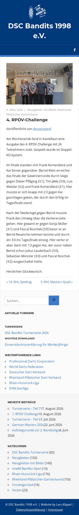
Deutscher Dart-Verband (27, 372)
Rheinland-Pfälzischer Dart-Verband (35, 377)
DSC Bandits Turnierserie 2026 (27, 333)
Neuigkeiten (20, 458)
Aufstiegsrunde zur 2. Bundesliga (35, 430)
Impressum (55, 510)
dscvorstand (42, 129)
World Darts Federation (26, 367)
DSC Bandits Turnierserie (30, 452)
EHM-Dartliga (18, 388)
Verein (16, 490)
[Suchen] (54, 300)
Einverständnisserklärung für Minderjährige (36, 344)
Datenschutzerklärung (30, 510)
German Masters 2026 (28, 425)
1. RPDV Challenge (25, 414)
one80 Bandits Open (26, 468)
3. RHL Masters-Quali (55, 282)
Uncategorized (22, 485)
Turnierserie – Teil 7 (26, 408)
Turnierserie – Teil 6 (26, 419)
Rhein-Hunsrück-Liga (24, 383)
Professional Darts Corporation (32, 361)
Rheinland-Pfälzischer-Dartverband (37, 479)
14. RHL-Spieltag (20, 282)
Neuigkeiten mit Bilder (41, 110)
